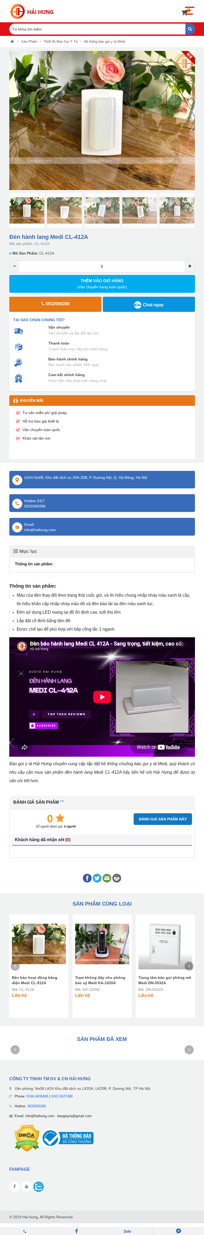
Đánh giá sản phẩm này (163, 819)
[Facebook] (76, 1231)
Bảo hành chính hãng (68, 359)
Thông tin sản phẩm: (34, 564)
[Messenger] (178, 1231)
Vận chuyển (59, 327)
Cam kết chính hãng (66, 375)
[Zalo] (127, 1231)
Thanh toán (58, 343)
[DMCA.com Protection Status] (27, 1138)
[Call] (25, 1231)
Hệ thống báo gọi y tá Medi (104, 42)
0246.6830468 (37, 1096)
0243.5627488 (62, 1096)
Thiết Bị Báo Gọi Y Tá (61, 42)
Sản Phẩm (29, 42)
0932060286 (36, 1106)
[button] (13, 120)
